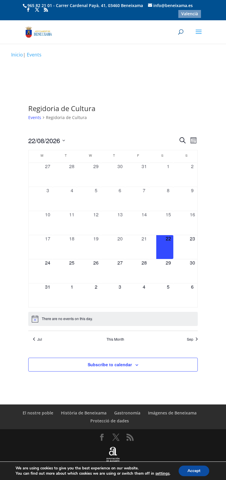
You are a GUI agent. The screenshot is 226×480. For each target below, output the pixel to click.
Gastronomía (127, 413)
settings (162, 473)
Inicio (17, 54)
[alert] (112, 319)
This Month (115, 339)
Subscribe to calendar (110, 364)
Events (34, 117)
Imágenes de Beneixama (172, 413)
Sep (190, 339)
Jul (39, 339)
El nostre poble (38, 413)
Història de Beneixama (84, 413)
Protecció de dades (109, 421)
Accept (193, 471)
